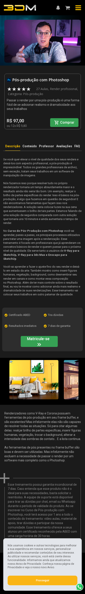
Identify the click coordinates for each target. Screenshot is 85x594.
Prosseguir (42, 580)
